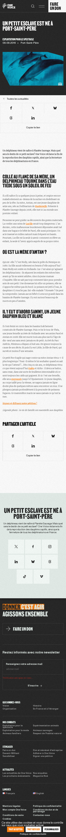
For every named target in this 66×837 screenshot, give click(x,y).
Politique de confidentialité (47, 818)
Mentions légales (11, 818)
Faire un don (9, 762)
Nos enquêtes (40, 785)
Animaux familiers (12, 746)
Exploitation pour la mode (16, 743)
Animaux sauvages (42, 743)
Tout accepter (15, 829)
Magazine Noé (40, 788)
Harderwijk (41, 206)
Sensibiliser (9, 768)
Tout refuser (33, 829)
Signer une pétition (43, 768)
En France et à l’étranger (46, 721)
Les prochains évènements (16, 788)
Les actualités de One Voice (17, 785)
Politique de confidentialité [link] (33, 834)
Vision (6, 718)
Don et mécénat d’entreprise (47, 762)
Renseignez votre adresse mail (24, 664)
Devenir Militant (11, 765)
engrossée (16, 379)
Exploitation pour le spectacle (13, 739)
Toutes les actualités (18, 99)
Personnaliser (51, 829)
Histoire (37, 718)
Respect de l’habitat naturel (47, 746)
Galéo (31, 368)
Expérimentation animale (46, 738)
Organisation (9, 721)
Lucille (29, 223)
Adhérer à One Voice (44, 765)
